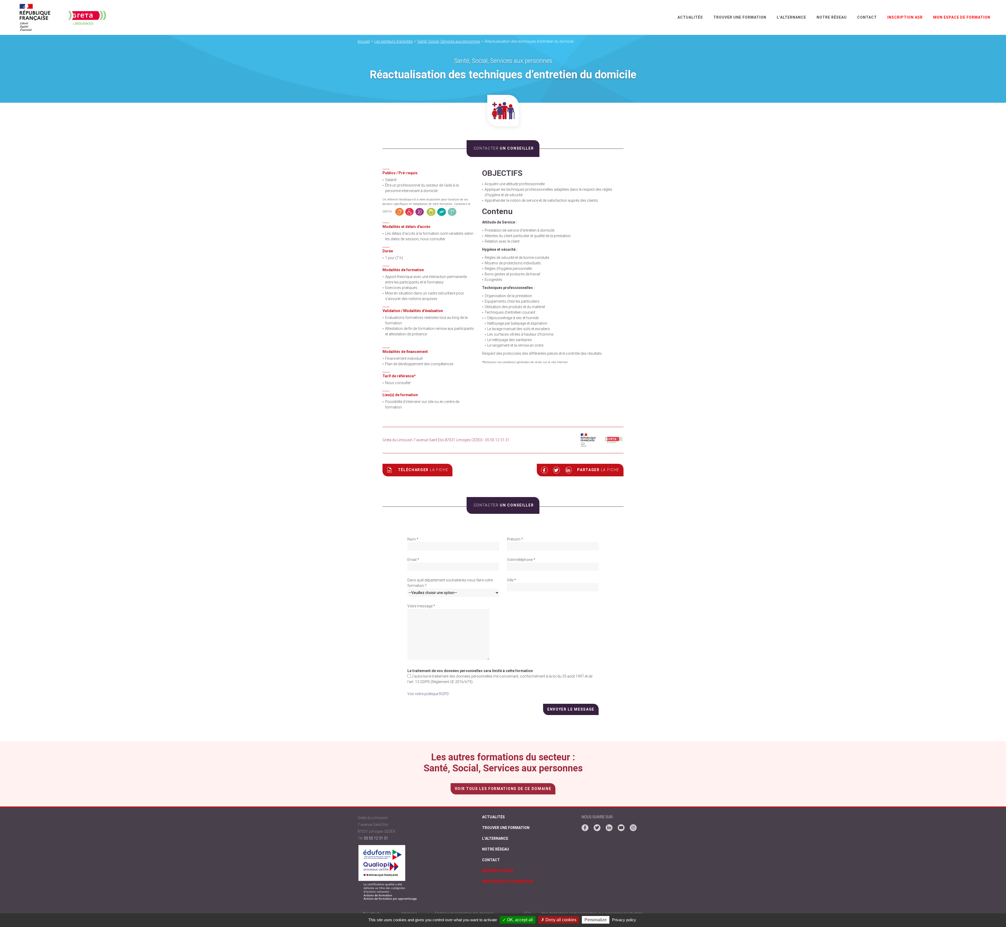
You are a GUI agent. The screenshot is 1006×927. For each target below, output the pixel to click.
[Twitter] (597, 827)
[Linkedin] (609, 827)
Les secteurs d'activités (393, 41)
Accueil (364, 41)
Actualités (690, 17)
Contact (867, 17)
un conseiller (504, 148)
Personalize (595, 920)
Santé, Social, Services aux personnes (448, 41)
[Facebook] (585, 827)
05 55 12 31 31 (376, 838)
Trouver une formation (739, 17)
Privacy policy (624, 920)
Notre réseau (832, 17)
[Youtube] (621, 827)
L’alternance (791, 17)
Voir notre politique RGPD (428, 694)
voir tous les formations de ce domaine (503, 789)
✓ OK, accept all (517, 920)
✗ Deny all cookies (558, 920)
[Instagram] (633, 827)
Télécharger (423, 470)
